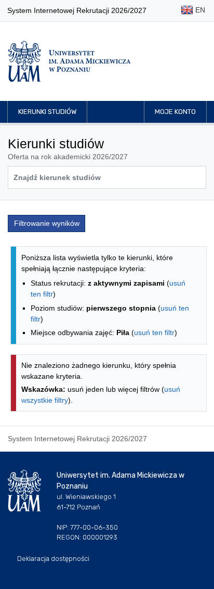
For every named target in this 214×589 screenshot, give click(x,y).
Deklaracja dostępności (53, 558)
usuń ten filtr (154, 332)
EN (199, 10)
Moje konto (175, 112)
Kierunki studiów (47, 112)
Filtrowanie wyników (46, 223)
